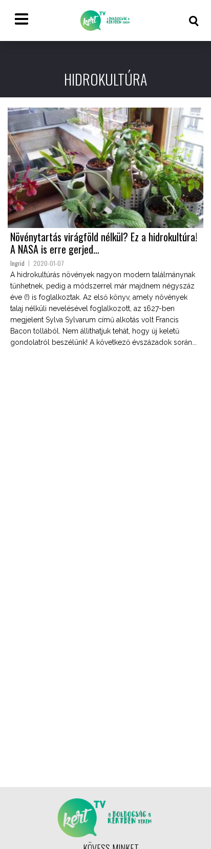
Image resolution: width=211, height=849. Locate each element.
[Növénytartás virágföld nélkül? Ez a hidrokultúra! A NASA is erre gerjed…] (105, 168)
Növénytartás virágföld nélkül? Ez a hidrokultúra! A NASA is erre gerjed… (103, 243)
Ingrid (17, 263)
